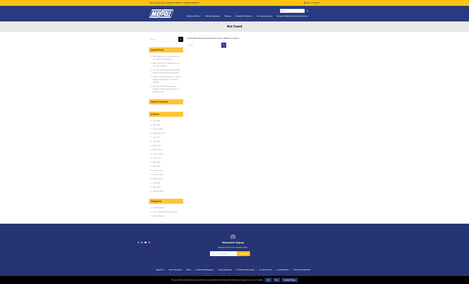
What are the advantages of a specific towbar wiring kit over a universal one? (166, 89)
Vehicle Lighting (212, 16)
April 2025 (156, 145)
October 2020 (158, 174)
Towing (227, 16)
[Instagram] (149, 242)
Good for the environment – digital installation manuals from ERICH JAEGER (166, 79)
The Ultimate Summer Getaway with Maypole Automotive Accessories (166, 71)
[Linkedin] (142, 242)
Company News (159, 208)
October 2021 (158, 170)
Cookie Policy (283, 270)
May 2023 (156, 162)
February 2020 (158, 191)
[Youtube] (145, 242)
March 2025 (157, 150)
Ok (268, 280)
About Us (160, 270)
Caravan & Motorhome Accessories (292, 16)
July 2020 (156, 183)
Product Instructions (246, 270)
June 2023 (156, 158)
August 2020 (157, 179)
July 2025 (156, 137)
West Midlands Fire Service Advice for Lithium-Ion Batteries (166, 57)
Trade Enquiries (225, 270)
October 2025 (158, 129)
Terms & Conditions (302, 270)
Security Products (243, 16)
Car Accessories (264, 16)
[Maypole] (161, 13)
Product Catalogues (204, 270)
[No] (466, 280)
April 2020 (156, 187)
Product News (158, 216)
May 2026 (156, 125)
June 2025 (156, 141)
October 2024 (158, 154)
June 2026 (156, 121)
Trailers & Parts (193, 16)
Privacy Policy (266, 270)
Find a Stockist (175, 270)
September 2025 (159, 133)
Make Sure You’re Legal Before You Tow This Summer (166, 64)
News (188, 270)
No (276, 280)
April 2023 (156, 166)
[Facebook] (138, 242)
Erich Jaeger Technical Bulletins (165, 212)
